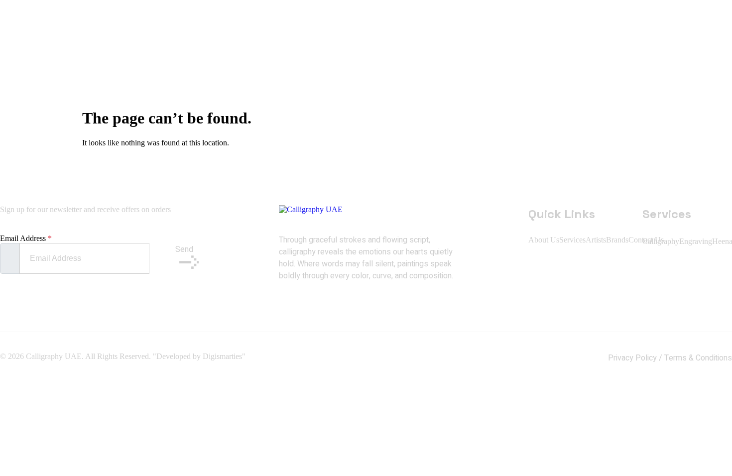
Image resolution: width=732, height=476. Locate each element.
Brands (617, 240)
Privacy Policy (632, 358)
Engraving (695, 241)
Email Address (26, 238)
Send (184, 249)
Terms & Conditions (698, 358)
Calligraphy (660, 241)
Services (572, 240)
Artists (596, 240)
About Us (543, 240)
